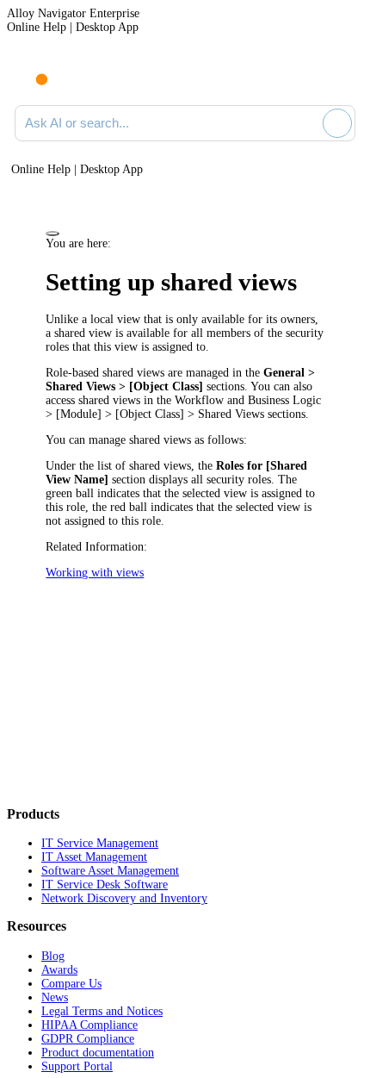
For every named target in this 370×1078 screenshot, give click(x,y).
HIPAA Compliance (89, 1025)
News (54, 997)
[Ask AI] (337, 123)
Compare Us (71, 983)
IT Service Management (99, 843)
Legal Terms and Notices (102, 1011)
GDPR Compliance (87, 1038)
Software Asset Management (110, 870)
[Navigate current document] (342, 76)
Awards (59, 969)
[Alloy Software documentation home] (32, 70)
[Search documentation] (306, 123)
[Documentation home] (85, 75)
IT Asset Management (94, 857)
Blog (53, 956)
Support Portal (77, 1066)
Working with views (95, 572)
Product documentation (97, 1052)
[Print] (52, 233)
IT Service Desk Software (104, 884)
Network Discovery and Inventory (124, 898)
